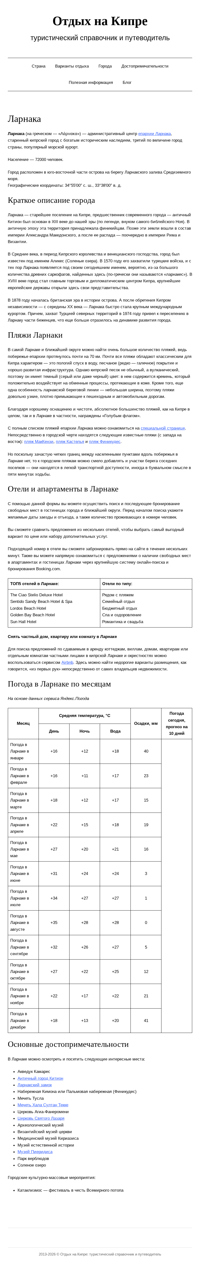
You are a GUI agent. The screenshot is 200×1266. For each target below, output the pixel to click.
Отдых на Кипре (100, 21)
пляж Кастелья (70, 441)
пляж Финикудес (104, 441)
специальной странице (163, 428)
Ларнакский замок (35, 1084)
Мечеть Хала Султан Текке (43, 1104)
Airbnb (67, 662)
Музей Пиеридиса (35, 1151)
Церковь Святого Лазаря (41, 1118)
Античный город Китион (40, 1078)
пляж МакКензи (38, 441)
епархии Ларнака (154, 133)
